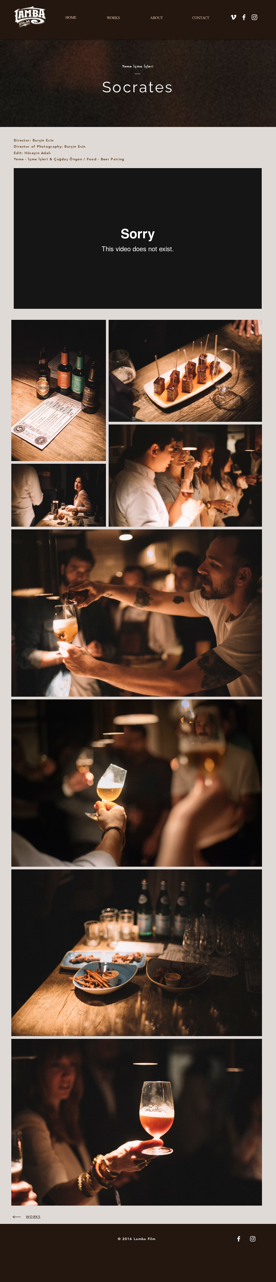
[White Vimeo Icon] (233, 17)
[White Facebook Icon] (244, 17)
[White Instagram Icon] (254, 17)
